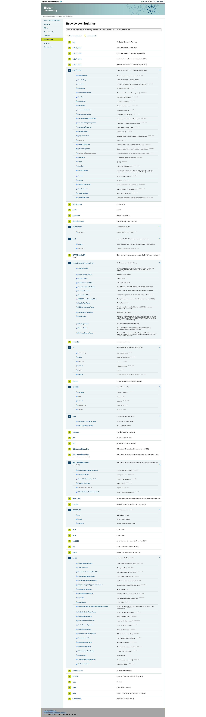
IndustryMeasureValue (85, 593)
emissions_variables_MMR (87, 421)
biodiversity (77, 204)
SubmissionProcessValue (86, 659)
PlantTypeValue (83, 324)
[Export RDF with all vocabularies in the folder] (159, 70)
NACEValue (82, 316)
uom (74, 687)
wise (74, 693)
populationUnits (83, 136)
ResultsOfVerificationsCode (87, 479)
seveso (75, 676)
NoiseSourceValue (84, 629)
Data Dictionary (60, 16)
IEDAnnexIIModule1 (81, 449)
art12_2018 (77, 53)
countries (81, 88)
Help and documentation (52, 20)
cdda (75, 210)
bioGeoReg (82, 80)
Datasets (47, 24)
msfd (75, 552)
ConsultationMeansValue (86, 576)
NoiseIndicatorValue (85, 616)
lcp (74, 547)
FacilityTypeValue (84, 303)
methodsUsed (83, 131)
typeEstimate (82, 189)
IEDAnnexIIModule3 (81, 455)
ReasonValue (82, 328)
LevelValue (82, 602)
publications (78, 671)
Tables (46, 28)
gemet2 (76, 387)
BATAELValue (82, 279)
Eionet (52, 16)
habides (76, 432)
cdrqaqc (81, 84)
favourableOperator (84, 92)
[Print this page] (149, 1)
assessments (82, 75)
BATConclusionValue (85, 283)
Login (145, 1)
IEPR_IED (76, 498)
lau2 (74, 535)
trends (80, 180)
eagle (80, 519)
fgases (75, 381)
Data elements (49, 32)
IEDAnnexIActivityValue (86, 307)
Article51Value (83, 268)
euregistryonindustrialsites (83, 263)
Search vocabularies (75, 36)
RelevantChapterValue (85, 333)
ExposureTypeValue (85, 589)
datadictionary (78, 221)
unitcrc (80, 374)
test (74, 682)
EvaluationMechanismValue (87, 580)
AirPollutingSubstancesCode (88, 470)
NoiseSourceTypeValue (86, 625)
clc (79, 515)
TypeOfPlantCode (84, 483)
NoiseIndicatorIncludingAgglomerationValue (93, 606)
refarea (80, 366)
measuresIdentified (84, 110)
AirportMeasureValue (85, 563)
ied (74, 443)
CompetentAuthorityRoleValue (88, 572)
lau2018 (76, 541)
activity (80, 244)
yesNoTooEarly (83, 193)
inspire (75, 504)
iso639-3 (81, 598)
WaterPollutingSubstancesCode (88, 492)
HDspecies (81, 101)
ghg (74, 416)
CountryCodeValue (84, 291)
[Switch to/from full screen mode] (151, 1)
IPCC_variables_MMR (85, 425)
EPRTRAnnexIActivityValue (87, 299)
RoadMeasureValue (84, 646)
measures (81, 105)
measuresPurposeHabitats (87, 118)
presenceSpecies (84, 149)
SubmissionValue (84, 664)
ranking (80, 166)
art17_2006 (77, 59)
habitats (81, 97)
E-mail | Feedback (50, 711)
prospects (81, 157)
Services (46, 43)
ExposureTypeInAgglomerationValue (90, 585)
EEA (52, 1)
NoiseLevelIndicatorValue (86, 620)
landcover (77, 510)
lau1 (74, 530)
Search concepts (91, 36)
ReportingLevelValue (85, 642)
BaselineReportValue (85, 274)
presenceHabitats (84, 144)
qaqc (80, 161)
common (76, 215)
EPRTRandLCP (79, 255)
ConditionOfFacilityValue (86, 287)
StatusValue (82, 655)
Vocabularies (48, 39)
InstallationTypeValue (85, 312)
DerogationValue (83, 295)
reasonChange (83, 170)
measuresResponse (84, 127)
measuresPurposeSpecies (87, 123)
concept (81, 392)
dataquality (77, 227)
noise (75, 558)
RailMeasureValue (84, 638)
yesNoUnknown (83, 197)
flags (80, 357)
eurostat (76, 342)
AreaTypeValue (83, 567)
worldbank (77, 699)
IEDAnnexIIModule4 (81, 463)
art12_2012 (77, 48)
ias (74, 438)
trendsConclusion (84, 184)
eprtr (74, 239)
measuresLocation (84, 114)
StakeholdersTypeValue (86, 651)
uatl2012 (81, 523)
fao (74, 347)
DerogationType (83, 474)
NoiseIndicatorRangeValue (87, 612)
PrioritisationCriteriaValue (87, 633)
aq (74, 42)
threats (80, 176)
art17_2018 (77, 70)
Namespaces (48, 47)
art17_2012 (77, 65)
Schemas (47, 35)
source (80, 401)
